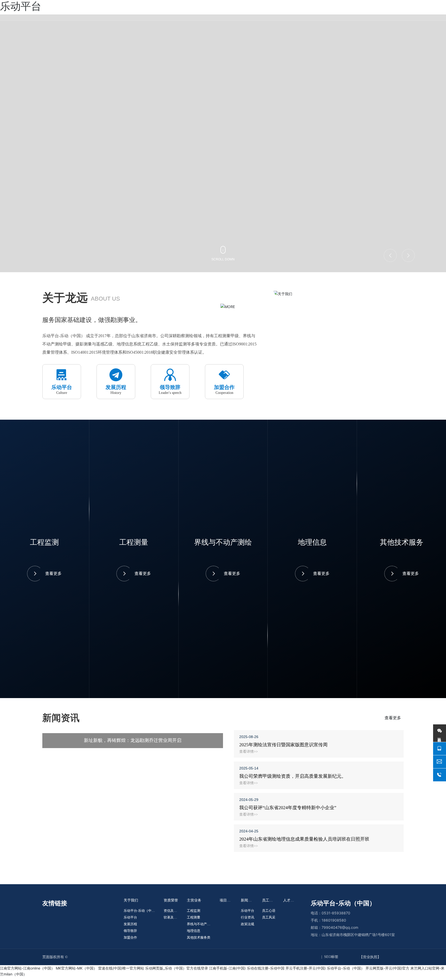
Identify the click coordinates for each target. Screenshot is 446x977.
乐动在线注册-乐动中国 (265, 968)
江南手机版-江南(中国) (227, 968)
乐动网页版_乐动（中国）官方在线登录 (176, 968)
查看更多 (53, 573)
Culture (61, 393)
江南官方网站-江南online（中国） (27, 968)
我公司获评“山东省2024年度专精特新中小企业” (287, 807)
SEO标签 (331, 957)
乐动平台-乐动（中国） (345, 968)
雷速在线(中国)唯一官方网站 (121, 968)
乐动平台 (61, 387)
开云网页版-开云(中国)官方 (387, 968)
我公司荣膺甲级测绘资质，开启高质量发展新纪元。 (292, 776)
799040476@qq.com (340, 927)
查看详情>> (248, 752)
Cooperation (224, 393)
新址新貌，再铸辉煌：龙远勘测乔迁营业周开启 (132, 740)
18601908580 (334, 920)
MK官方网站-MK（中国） (76, 968)
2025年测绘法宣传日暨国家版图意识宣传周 (283, 744)
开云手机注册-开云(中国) (305, 968)
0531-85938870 (336, 913)
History (115, 393)
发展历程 (116, 387)
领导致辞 (170, 387)
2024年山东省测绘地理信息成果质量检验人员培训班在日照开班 (304, 839)
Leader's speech (170, 393)
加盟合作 (224, 387)
